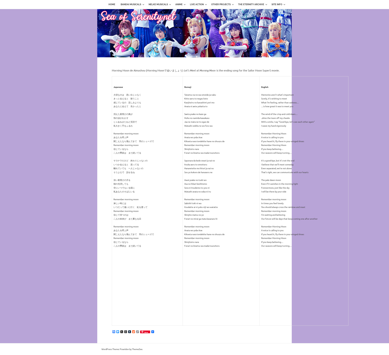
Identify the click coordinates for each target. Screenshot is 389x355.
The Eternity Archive (251, 4)
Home (111, 4)
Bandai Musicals (131, 4)
